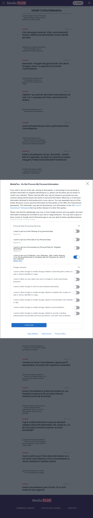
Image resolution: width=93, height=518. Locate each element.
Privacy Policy (60, 334)
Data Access (46, 334)
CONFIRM (29, 325)
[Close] (88, 184)
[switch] (76, 231)
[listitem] (46, 226)
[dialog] (46, 259)
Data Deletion (33, 334)
